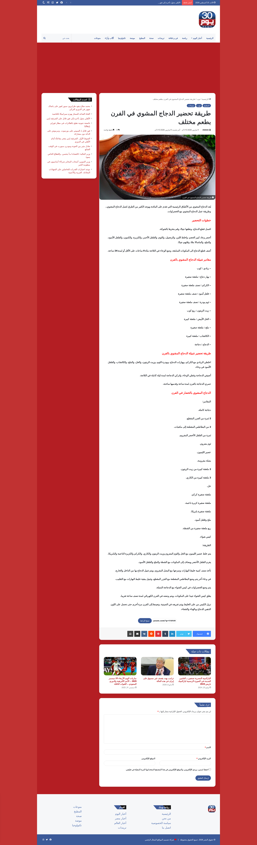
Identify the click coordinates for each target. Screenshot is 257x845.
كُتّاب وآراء (109, 38)
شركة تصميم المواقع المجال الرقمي (159, 839)
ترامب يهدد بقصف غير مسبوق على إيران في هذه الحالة (158, 679)
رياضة (184, 38)
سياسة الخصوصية (161, 823)
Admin (206, 130)
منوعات (97, 38)
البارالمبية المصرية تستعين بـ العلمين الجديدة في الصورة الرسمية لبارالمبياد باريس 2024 (194, 681)
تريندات (161, 38)
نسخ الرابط (144, 620)
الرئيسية (209, 38)
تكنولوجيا (122, 38)
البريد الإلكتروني (203, 758)
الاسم (208, 747)
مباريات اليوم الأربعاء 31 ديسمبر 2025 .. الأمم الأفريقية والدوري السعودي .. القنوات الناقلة (123, 681)
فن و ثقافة (173, 38)
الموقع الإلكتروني (148, 758)
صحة (151, 38)
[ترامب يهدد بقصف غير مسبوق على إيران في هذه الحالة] (157, 666)
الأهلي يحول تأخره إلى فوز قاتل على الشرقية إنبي (160, 2)
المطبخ (142, 38)
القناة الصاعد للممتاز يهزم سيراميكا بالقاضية (71, 113)
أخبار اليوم (197, 38)
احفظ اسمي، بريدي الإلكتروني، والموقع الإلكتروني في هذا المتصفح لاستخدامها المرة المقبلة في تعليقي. (167, 769)
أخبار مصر (120, 818)
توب (198, 99)
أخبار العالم (120, 823)
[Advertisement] (128, 68)
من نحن (166, 818)
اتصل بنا (166, 827)
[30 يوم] (207, 19)
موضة (132, 38)
